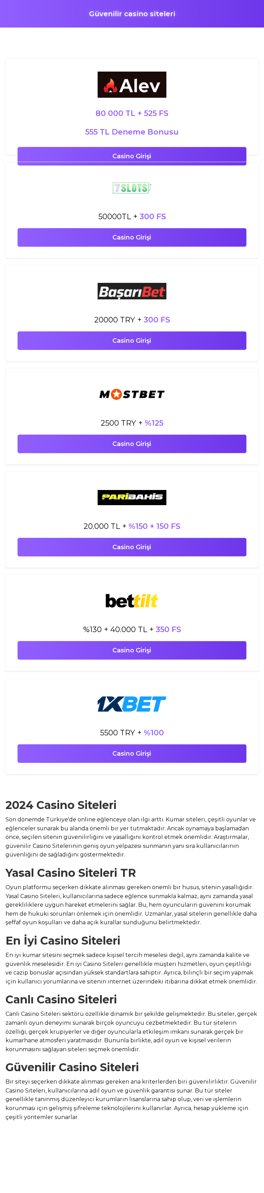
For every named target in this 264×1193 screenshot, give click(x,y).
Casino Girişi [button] (131, 156)
